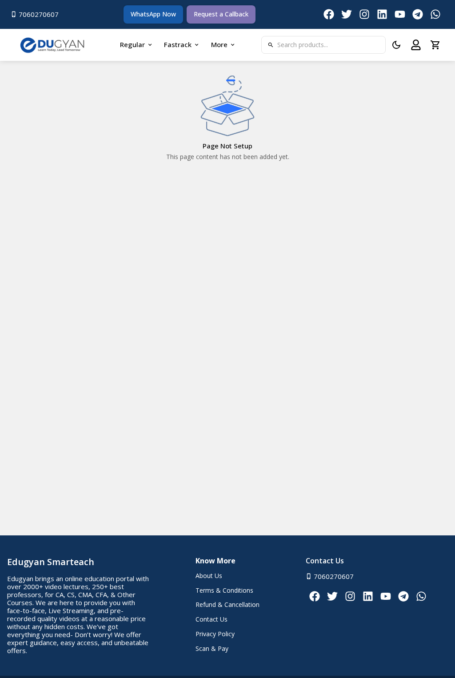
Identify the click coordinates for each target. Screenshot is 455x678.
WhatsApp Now (153, 14)
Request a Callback (221, 14)
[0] (435, 45)
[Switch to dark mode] (396, 45)
